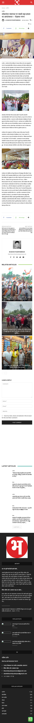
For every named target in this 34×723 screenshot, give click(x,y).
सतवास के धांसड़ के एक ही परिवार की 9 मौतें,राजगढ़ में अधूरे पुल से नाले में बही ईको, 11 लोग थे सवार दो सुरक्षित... (17, 331)
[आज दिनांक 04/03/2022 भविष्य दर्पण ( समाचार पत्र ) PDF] (6, 644)
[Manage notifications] (29, 719)
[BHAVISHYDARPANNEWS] (3, 20)
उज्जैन (7, 8)
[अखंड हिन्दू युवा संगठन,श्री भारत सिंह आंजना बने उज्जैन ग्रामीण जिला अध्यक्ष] (17, 353)
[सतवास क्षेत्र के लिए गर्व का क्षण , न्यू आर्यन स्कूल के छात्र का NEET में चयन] (6, 508)
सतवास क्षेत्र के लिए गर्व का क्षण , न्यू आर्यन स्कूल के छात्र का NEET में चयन (22, 508)
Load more (16, 527)
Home (3, 8)
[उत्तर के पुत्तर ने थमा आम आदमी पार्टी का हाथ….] (6, 626)
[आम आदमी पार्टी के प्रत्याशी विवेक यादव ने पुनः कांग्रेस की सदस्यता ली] (6, 635)
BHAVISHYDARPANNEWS (13, 20)
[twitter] (20, 256)
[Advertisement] (17, 444)
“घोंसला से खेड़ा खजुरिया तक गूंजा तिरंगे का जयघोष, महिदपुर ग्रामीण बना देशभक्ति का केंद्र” (17, 298)
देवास (17, 327)
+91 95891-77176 (9, 676)
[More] (28, 28)
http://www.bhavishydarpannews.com (17, 254)
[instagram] (14, 256)
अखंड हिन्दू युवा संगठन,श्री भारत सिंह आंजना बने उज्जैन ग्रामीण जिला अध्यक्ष (17, 366)
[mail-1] (17, 256)
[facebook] (10, 256)
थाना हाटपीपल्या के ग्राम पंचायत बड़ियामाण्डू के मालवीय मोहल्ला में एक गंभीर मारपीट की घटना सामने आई (25, 230)
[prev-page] (3, 373)
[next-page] (6, 373)
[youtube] (23, 256)
